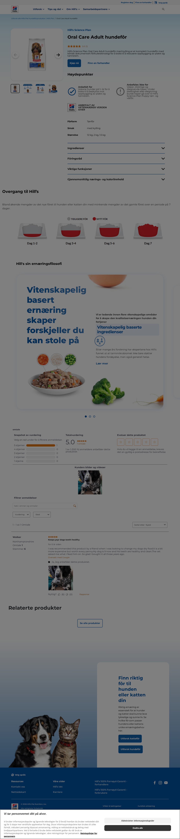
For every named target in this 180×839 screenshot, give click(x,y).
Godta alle (138, 828)
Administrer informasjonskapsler (137, 820)
